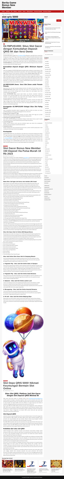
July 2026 (46, 61)
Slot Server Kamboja (38, 11)
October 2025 (47, 73)
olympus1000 (47, 138)
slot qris (46, 156)
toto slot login (46, 192)
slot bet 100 (46, 177)
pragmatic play (47, 197)
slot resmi (46, 196)
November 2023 (48, 112)
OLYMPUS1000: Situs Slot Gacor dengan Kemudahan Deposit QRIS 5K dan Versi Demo (22, 49)
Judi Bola (8, 11)
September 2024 (48, 98)
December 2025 (48, 69)
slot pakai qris (26, 157)
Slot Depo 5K (47, 150)
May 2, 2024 (10, 390)
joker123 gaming (47, 181)
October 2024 (47, 96)
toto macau (46, 182)
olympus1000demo (8, 137)
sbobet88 (47, 142)
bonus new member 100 (48, 188)
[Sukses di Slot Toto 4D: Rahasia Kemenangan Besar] (20, 464)
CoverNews (35, 477)
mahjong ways (46, 185)
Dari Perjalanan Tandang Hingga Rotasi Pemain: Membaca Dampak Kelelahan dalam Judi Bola (52, 37)
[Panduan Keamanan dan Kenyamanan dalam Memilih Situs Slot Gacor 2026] (7, 464)
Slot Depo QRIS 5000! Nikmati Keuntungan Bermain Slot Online (21, 385)
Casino (3, 11)
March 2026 (47, 67)
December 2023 (48, 110)
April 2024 (47, 108)
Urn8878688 (6, 390)
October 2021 (47, 116)
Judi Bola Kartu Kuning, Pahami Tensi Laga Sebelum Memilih (52, 43)
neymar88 (47, 136)
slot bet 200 (47, 148)
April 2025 (47, 84)
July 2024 (46, 102)
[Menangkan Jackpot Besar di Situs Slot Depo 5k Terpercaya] (56, 464)
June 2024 (47, 104)
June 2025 (47, 80)
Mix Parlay (47, 134)
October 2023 (47, 114)
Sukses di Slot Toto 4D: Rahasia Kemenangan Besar (53, 33)
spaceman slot (46, 187)
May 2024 (47, 106)
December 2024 (48, 92)
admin (28, 473)
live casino (47, 130)
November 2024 (48, 94)
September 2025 (48, 75)
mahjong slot (47, 132)
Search (46, 16)
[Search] (61, 11)
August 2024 (47, 100)
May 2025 (47, 82)
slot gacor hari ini (48, 154)
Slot (11, 11)
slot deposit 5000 (21, 55)
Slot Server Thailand (47, 11)
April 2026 (47, 65)
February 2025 (47, 88)
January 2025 (47, 90)
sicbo (46, 144)
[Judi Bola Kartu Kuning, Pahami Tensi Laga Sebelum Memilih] (44, 464)
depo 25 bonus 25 (47, 179)
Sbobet (24, 11)
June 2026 (47, 63)
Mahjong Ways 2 (30, 11)
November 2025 (48, 71)
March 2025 (47, 86)
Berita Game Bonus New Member (9, 5)
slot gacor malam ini (47, 194)
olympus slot (46, 190)
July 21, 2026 (32, 473)
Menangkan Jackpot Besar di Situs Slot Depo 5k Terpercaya (53, 47)
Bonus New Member (48, 122)
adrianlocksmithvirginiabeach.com (35, 398)
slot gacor (47, 152)
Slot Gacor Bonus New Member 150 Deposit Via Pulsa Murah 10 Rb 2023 (22, 151)
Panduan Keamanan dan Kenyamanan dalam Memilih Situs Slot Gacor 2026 (52, 28)
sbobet (46, 140)
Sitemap (15, 11)
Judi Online (47, 128)
